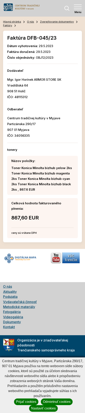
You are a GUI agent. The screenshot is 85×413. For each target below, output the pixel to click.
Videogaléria (13, 317)
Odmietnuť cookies (57, 401)
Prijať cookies (26, 401)
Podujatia (10, 297)
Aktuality (10, 292)
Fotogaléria (12, 312)
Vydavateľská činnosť (20, 302)
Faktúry (7, 25)
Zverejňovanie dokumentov (57, 21)
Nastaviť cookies (43, 408)
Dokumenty (12, 322)
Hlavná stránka (12, 21)
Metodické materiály (19, 307)
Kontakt (9, 327)
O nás (30, 21)
